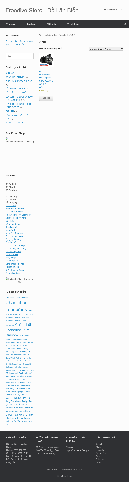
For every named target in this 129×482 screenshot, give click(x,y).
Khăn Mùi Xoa (12, 254)
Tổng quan (11, 23)
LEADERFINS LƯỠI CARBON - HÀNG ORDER (19, 98)
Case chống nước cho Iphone (17, 297)
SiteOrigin (62, 476)
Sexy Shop (11, 257)
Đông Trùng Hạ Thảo (15, 263)
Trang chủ (43, 35)
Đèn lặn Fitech (17, 414)
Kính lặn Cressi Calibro (22, 361)
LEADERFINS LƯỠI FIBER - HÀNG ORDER (19, 105)
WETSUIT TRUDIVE (15, 122)
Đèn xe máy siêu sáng (16, 248)
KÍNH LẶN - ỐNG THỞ (16, 92)
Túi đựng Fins (18, 398)
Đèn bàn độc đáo (13, 251)
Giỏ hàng (31, 23)
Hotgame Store (12, 266)
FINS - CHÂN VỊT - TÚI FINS (19, 81)
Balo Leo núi (11, 226)
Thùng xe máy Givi (14, 236)
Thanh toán (73, 23)
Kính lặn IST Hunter (19, 370)
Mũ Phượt (10, 220)
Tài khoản (51, 23)
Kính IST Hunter (22, 358)
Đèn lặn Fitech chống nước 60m (18, 419)
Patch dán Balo (13, 272)
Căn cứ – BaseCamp (15, 245)
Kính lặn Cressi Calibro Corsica (17, 364)
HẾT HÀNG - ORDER (15, 88)
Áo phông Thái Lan (14, 233)
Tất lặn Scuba (23, 404)
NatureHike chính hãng (16, 217)
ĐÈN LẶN (10, 72)
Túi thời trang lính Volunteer (18, 214)
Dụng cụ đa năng (13, 239)
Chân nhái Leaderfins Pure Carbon (18, 329)
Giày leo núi (11, 242)
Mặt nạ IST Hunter (24, 385)
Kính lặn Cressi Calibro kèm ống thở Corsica (19, 367)
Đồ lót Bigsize (12, 260)
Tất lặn (25, 401)
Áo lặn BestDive (25, 407)
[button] (124, 24)
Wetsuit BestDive (12, 407)
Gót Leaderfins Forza (18, 354)
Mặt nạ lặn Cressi (14, 388)
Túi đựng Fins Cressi (18, 400)
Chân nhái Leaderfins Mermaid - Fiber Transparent (17, 321)
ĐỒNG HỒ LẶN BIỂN (15, 77)
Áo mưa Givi (11, 229)
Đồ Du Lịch (11, 205)
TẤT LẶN (10, 111)
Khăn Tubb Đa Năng (15, 269)
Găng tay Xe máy (14, 223)
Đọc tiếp (46, 97)
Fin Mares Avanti (15, 345)
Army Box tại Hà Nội (15, 208)
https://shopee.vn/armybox (78, 450)
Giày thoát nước (17, 351)
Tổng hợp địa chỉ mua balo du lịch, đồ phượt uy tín (19, 43)
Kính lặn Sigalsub (17, 382)
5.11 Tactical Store (14, 211)
